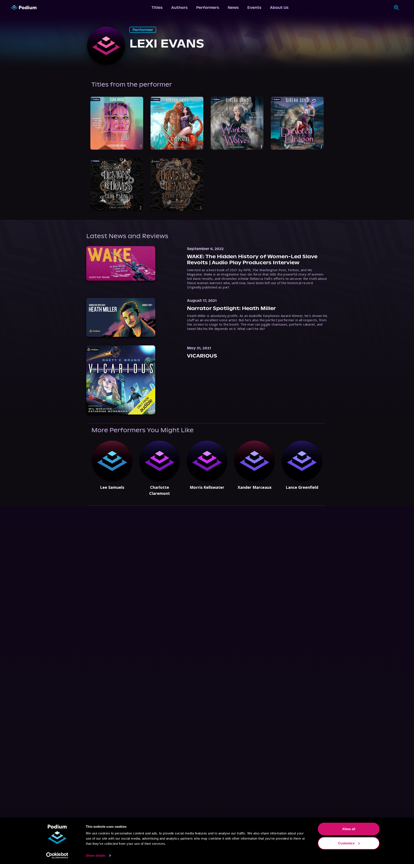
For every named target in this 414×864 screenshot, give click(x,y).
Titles (157, 7)
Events (254, 7)
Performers (207, 7)
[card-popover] (116, 123)
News (233, 7)
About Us (279, 7)
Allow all (348, 829)
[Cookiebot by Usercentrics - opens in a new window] (57, 855)
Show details (95, 855)
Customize (346, 843)
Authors (179, 7)
